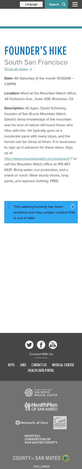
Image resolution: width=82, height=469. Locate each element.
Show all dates (16, 69)
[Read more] (41, 392)
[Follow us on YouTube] (53, 345)
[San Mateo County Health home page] (32, 17)
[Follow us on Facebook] (41, 345)
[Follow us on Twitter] (29, 345)
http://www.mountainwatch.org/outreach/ (37, 158)
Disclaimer (41, 466)
